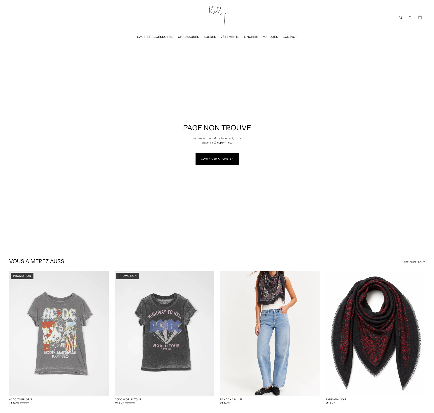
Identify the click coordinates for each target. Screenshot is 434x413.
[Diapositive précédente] (227, 333)
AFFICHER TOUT (414, 262)
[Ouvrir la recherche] (401, 17)
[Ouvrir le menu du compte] (410, 17)
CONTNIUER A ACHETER (217, 158)
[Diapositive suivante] (313, 333)
